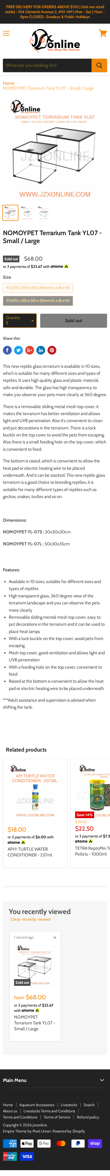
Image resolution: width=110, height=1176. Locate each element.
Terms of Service (57, 1117)
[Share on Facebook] (7, 350)
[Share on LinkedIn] (40, 350)
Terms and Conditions (20, 1117)
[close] (55, 938)
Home (9, 83)
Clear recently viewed (30, 919)
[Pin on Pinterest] (52, 350)
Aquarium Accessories (36, 1104)
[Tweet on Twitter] (18, 350)
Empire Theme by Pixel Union (27, 1131)
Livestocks (69, 1104)
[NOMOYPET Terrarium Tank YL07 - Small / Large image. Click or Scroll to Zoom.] (55, 149)
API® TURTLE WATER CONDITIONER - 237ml (30, 852)
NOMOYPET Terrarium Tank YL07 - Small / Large (34, 1022)
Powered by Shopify (69, 1131)
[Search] (99, 65)
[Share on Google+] (29, 350)
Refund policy (88, 1117)
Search (89, 1104)
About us (10, 1111)
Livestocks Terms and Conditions (49, 1111)
